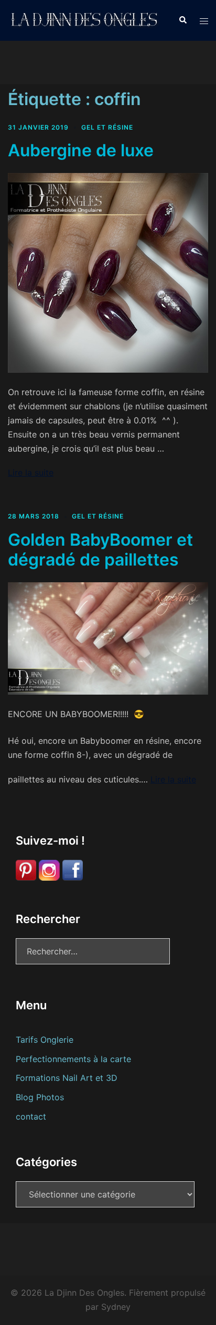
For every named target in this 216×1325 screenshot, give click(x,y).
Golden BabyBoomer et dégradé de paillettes (100, 549)
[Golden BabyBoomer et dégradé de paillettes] (108, 637)
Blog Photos (40, 1097)
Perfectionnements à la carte (73, 1059)
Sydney (116, 1306)
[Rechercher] (182, 20)
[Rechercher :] (93, 951)
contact (31, 1116)
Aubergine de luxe (81, 150)
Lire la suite (30, 472)
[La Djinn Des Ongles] (85, 19)
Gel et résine (107, 127)
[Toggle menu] (204, 21)
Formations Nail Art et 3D (66, 1078)
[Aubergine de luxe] (108, 272)
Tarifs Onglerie (44, 1039)
